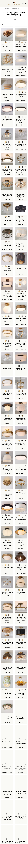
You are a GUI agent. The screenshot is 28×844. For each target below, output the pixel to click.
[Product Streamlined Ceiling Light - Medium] (21, 432)
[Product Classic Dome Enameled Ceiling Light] (21, 59)
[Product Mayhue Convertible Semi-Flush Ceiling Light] (7, 457)
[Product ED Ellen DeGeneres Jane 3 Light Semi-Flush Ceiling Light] (7, 831)
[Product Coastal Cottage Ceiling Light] (7, 233)
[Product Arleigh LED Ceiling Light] (21, 308)
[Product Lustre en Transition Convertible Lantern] (21, 383)
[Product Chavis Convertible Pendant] (21, 632)
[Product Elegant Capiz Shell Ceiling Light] (21, 806)
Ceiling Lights (7, 8)
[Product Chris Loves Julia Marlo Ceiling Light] (21, 408)
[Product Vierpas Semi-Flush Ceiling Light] (7, 59)
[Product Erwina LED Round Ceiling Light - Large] (21, 781)
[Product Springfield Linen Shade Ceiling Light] (21, 507)
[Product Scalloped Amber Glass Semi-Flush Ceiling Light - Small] (21, 183)
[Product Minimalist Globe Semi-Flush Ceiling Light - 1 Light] (7, 308)
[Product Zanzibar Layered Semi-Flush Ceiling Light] (21, 208)
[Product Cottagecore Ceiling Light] (7, 681)
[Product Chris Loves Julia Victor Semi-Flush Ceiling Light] (7, 806)
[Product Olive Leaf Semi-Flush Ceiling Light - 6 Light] (21, 756)
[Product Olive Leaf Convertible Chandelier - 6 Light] (21, 681)
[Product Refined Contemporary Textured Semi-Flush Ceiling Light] (7, 283)
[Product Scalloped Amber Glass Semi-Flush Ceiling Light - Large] (7, 183)
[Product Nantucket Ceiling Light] (21, 557)
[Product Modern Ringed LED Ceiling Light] (7, 507)
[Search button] (23, 3)
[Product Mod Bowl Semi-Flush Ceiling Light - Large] (7, 134)
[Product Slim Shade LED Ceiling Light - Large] (7, 109)
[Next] (25, 42)
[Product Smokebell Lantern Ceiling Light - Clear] (7, 632)
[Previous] (16, 42)
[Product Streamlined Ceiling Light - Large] (7, 258)
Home (2, 8)
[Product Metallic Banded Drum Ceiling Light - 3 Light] (7, 333)
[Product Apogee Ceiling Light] (21, 582)
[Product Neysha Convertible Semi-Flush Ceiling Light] (7, 582)
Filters (3, 25)
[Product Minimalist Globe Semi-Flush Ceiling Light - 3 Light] (21, 283)
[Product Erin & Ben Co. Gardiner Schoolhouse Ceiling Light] (7, 532)
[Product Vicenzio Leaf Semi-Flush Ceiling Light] (7, 34)
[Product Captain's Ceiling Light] (7, 706)
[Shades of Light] (14, 3)
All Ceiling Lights (15, 8)
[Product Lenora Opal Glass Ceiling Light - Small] (7, 383)
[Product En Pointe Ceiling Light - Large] (7, 408)
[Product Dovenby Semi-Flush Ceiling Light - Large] (21, 333)
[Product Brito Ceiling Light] (21, 258)
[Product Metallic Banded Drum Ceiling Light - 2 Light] (7, 607)
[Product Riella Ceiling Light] (21, 482)
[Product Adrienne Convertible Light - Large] (21, 532)
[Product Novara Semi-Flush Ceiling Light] (21, 656)
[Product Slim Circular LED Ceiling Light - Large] (21, 457)
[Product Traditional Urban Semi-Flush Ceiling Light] (7, 432)
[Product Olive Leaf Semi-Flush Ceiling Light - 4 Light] (7, 482)
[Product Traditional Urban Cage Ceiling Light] (21, 731)
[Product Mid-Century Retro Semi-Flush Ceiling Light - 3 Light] (21, 607)
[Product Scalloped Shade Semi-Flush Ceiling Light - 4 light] (21, 233)
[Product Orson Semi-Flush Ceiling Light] (7, 208)
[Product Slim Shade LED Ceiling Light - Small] (21, 34)
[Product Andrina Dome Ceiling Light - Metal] (21, 831)
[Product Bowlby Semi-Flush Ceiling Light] (21, 134)
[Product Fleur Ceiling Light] (7, 731)
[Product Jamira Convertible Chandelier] (7, 756)
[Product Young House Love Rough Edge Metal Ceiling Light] (7, 656)
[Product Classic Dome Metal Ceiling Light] (21, 84)
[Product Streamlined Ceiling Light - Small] (7, 557)
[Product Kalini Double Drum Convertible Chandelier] (7, 84)
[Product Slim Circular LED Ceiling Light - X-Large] (21, 109)
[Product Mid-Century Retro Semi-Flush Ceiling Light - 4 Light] (7, 159)
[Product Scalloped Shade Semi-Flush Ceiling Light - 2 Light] (7, 781)
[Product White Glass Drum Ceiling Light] (21, 358)
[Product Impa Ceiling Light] (7, 358)
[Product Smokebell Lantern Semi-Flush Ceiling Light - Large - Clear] (21, 159)
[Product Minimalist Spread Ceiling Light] (21, 706)
